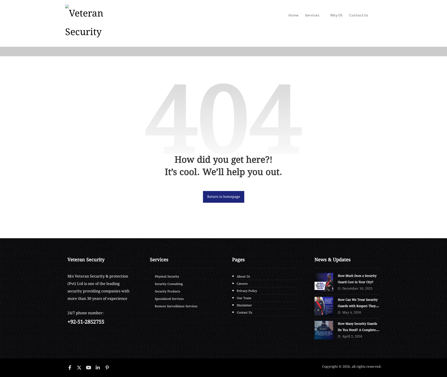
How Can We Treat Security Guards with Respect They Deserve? (358, 306)
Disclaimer (244, 305)
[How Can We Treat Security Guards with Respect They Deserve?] (324, 306)
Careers (242, 284)
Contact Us (244, 312)
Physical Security (167, 276)
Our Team (244, 298)
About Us (243, 276)
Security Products (167, 291)
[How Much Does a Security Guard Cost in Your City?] (324, 282)
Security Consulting (169, 284)
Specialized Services (169, 299)
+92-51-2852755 (86, 322)
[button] (376, 15)
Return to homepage (223, 197)
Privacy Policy (247, 291)
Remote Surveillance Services (176, 306)
